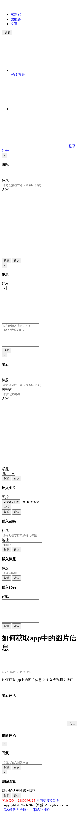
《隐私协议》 (41, 810)
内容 (5, 189)
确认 (16, 260)
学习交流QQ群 (47, 800)
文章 (14, 24)
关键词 (7, 389)
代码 (5, 597)
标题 (5, 180)
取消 (6, 260)
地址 (5, 540)
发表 (7, 32)
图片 (5, 497)
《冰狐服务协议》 (16, 810)
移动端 (16, 14)
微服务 (16, 19)
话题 (5, 469)
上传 (6, 506)
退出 (6, 350)
